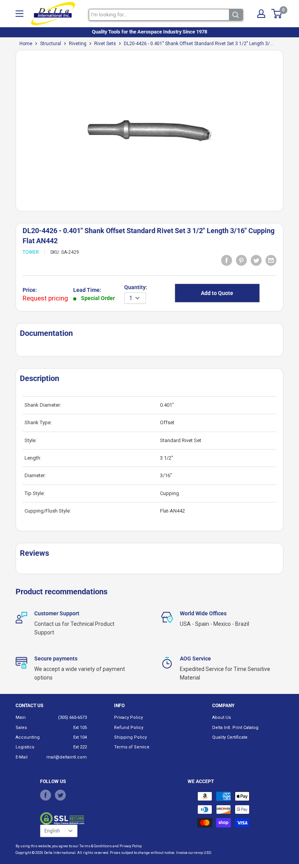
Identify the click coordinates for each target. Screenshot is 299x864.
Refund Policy (128, 727)
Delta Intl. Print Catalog (235, 727)
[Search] (236, 14)
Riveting (77, 43)
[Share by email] (271, 260)
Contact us (29, 705)
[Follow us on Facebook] (45, 795)
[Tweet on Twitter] (256, 260)
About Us (221, 717)
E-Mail (22, 757)
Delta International (60, 853)
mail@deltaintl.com (66, 757)
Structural (50, 43)
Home (25, 43)
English (52, 831)
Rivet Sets (105, 43)
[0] (277, 13)
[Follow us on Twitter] (60, 795)
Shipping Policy (130, 737)
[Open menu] (19, 14)
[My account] (261, 13)
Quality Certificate (230, 737)
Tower (31, 252)
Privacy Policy (128, 717)
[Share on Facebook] (226, 260)
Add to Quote (217, 293)
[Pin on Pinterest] (241, 260)
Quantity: (135, 287)
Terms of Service (132, 747)
